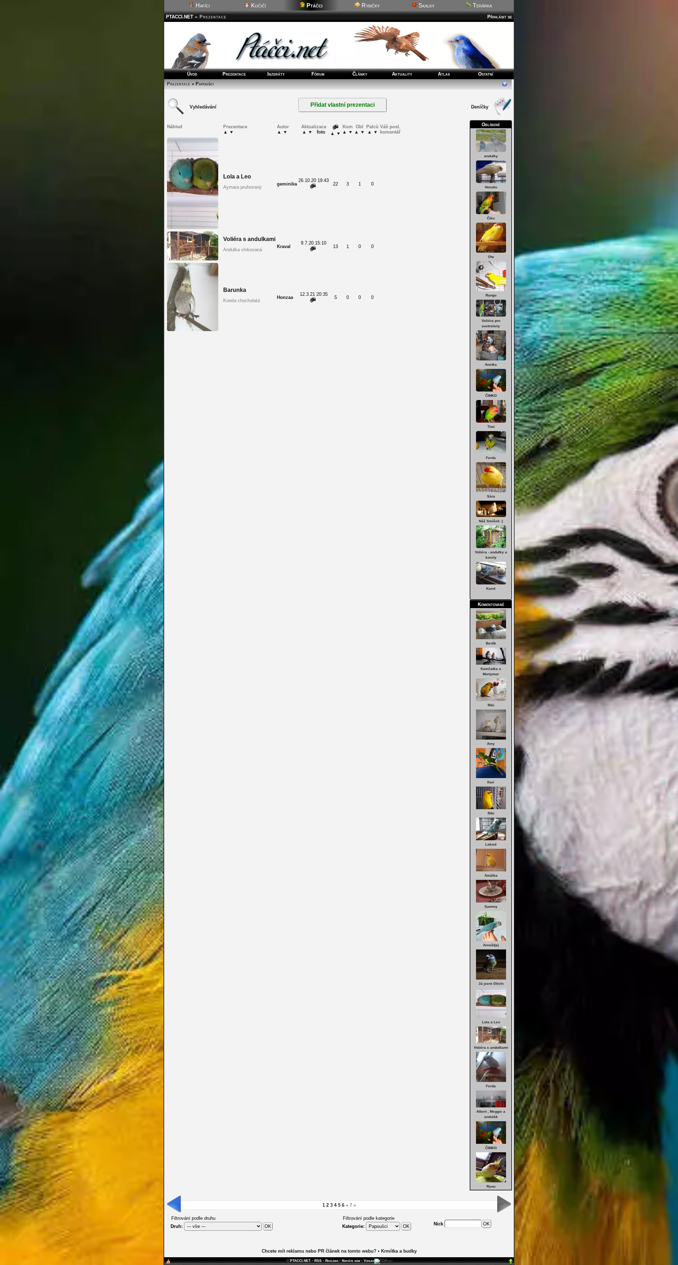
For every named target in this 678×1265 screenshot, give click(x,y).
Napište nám (351, 1261)
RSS (318, 1261)
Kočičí (258, 5)
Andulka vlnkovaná (242, 249)
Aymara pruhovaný (242, 187)
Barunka (234, 290)
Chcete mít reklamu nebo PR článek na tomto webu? (319, 1251)
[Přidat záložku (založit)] (168, 1263)
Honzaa (285, 297)
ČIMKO (491, 396)
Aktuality (402, 74)
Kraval (284, 246)
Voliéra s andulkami (491, 1047)
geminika (287, 184)
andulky (491, 156)
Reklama (331, 1261)
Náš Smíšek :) (491, 521)
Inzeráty (276, 74)
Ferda (491, 458)
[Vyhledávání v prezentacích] (176, 113)
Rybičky (370, 5)
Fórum (318, 74)
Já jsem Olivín (491, 983)
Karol (490, 588)
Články (359, 74)
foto (321, 132)
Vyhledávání (203, 107)
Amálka (491, 875)
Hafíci (202, 5)
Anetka (491, 364)
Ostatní (485, 74)
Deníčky (479, 107)
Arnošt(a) (491, 945)
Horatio (491, 187)
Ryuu (491, 1186)
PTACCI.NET (179, 16)
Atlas (444, 74)
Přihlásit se (499, 16)
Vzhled (369, 1261)
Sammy (491, 906)
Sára (491, 496)
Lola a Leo (491, 1022)
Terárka (481, 5)
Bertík (491, 643)
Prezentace (234, 74)
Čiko (491, 218)
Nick (439, 1223)
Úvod (192, 74)
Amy (491, 744)
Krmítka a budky (399, 1251)
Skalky (425, 5)
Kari (490, 782)
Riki (491, 705)
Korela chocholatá (241, 300)
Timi (491, 427)
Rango (491, 295)
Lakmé (491, 844)
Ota (491, 257)
